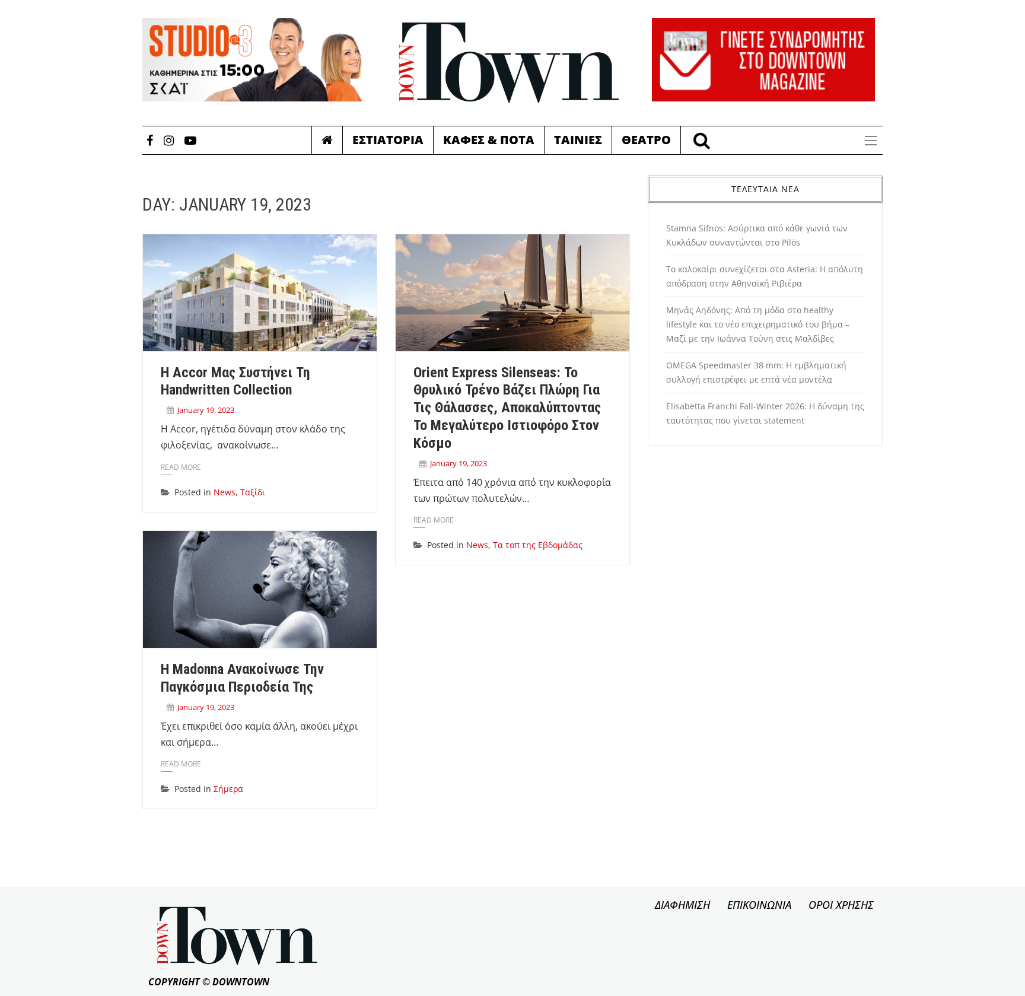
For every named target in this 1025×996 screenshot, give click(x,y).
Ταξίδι (252, 492)
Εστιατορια (388, 140)
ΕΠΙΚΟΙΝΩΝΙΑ (759, 905)
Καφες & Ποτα (488, 140)
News (224, 492)
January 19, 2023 (205, 410)
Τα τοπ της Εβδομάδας (537, 544)
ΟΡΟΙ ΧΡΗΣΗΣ (841, 905)
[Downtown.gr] (509, 63)
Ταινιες (578, 140)
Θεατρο (646, 140)
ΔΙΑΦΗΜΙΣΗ (682, 905)
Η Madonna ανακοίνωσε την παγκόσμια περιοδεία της (242, 678)
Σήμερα (228, 788)
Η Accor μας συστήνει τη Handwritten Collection (235, 381)
